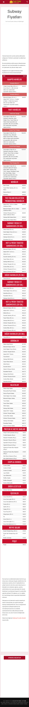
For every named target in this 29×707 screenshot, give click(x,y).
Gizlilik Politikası (17, 700)
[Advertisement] (14, 39)
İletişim (24, 700)
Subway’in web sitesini (19, 618)
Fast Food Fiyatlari (16, 2)
